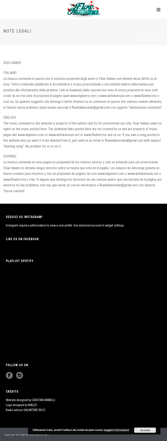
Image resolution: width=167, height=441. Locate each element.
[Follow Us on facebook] (9, 375)
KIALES (32, 405)
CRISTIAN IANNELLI (43, 400)
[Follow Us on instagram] (19, 375)
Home (139, 40)
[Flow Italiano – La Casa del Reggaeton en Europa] (83, 10)
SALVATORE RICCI (34, 410)
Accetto (145, 430)
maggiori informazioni (116, 429)
